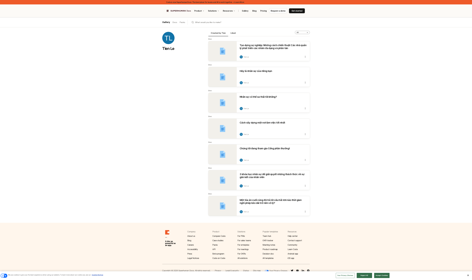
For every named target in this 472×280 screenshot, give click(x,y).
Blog (254, 11)
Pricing (263, 11)
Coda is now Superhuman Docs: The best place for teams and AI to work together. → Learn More (205, 2)
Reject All (364, 275)
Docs (174, 22)
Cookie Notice (97, 275)
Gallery (245, 11)
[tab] (218, 34)
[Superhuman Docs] (178, 10)
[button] (302, 32)
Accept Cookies (382, 275)
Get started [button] (297, 11)
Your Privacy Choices (278, 270)
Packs (182, 22)
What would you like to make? (208, 22)
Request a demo (278, 11)
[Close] (468, 275)
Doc (210, 39)
